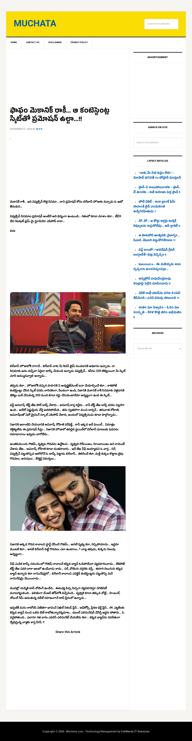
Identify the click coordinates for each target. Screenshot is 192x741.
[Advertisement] (67, 76)
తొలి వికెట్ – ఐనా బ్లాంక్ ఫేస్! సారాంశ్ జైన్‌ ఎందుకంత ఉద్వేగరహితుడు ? (154, 207)
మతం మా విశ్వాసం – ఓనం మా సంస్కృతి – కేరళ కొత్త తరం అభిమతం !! (157, 313)
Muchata (35, 23)
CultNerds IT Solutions (135, 731)
